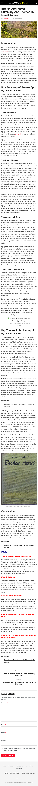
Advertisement (11, 766)
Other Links (19, 768)
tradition (5, 52)
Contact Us (20, 766)
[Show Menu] (2, 2)
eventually (18, 134)
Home (4, 766)
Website (3, 740)
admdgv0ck (6, 18)
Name (3, 725)
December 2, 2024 (17, 18)
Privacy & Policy (29, 766)
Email (3, 733)
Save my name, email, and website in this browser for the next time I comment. (19, 749)
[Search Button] (36, 2)
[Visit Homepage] (18, 2)
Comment (4, 703)
